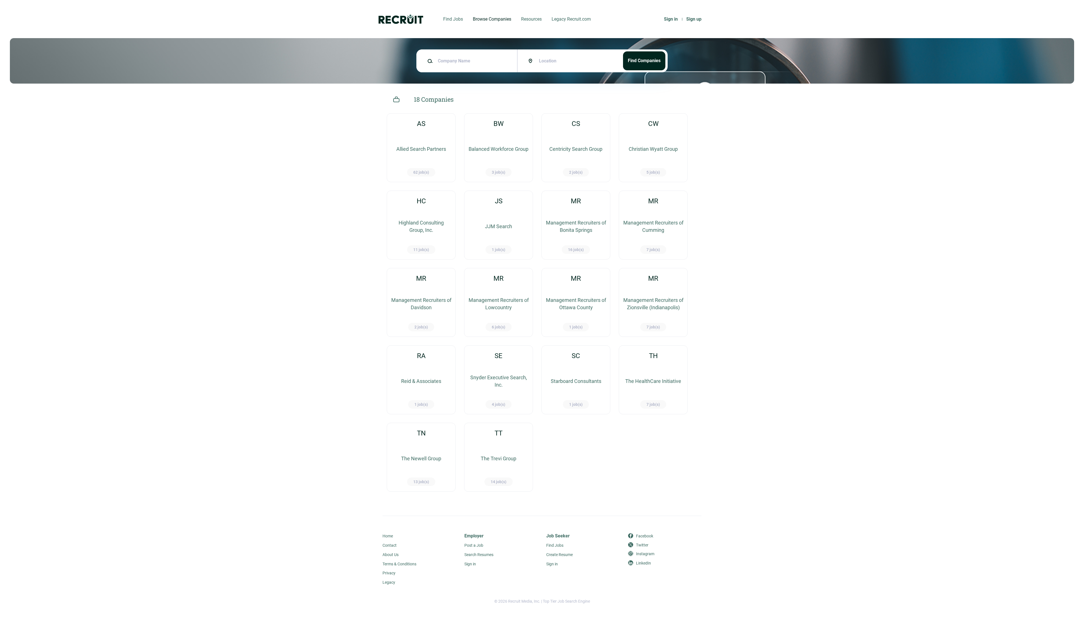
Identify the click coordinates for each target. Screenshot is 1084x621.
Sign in (671, 19)
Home (388, 536)
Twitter (642, 545)
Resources (531, 19)
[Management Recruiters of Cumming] (653, 225)
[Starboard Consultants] (575, 379)
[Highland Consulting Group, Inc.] (421, 225)
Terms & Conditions (399, 564)
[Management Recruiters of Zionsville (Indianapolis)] (653, 302)
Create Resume (559, 554)
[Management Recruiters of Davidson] (421, 302)
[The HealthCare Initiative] (653, 379)
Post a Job (473, 545)
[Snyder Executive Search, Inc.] (498, 379)
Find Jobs (453, 19)
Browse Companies (492, 19)
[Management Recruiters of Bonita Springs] (575, 225)
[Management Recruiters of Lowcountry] (498, 302)
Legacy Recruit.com (571, 19)
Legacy (389, 582)
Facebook (644, 536)
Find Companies (644, 60)
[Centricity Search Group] (575, 147)
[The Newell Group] (421, 457)
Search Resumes (478, 554)
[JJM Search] (498, 225)
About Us (391, 554)
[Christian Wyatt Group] (653, 147)
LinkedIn (643, 563)
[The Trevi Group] (498, 457)
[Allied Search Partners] (421, 147)
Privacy (389, 573)
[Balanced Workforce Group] (498, 147)
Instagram (645, 554)
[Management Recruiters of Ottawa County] (575, 302)
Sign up (693, 19)
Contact (390, 545)
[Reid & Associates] (421, 379)
